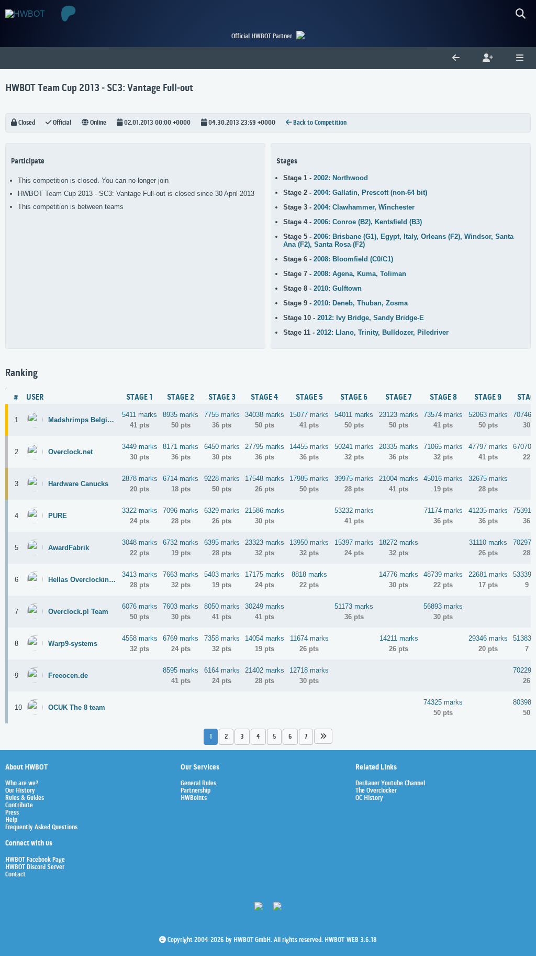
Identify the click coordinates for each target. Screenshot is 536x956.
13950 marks (309, 542)
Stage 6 (353, 397)
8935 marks (180, 415)
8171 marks (180, 446)
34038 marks (264, 415)
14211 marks (398, 638)
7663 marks (180, 574)
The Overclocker (376, 791)
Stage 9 (487, 397)
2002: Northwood (341, 178)
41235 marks (488, 510)
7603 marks (180, 606)
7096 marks (180, 510)
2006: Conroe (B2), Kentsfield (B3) (368, 222)
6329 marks (222, 510)
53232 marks (354, 510)
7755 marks (222, 415)
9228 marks (222, 478)
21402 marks (264, 670)
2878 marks (140, 478)
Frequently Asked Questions (41, 827)
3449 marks (140, 446)
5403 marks (222, 574)
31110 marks (488, 542)
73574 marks (443, 415)
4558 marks (140, 638)
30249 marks (264, 606)
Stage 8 (443, 397)
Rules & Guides (24, 798)
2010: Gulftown (338, 288)
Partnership (195, 791)
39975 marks (354, 478)
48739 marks (443, 574)
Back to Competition (319, 123)
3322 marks (140, 510)
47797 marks (488, 446)
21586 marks (264, 510)
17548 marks (264, 478)
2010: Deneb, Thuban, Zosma (361, 303)
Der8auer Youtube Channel (390, 783)
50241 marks (354, 446)
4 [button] (258, 737)
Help (11, 820)
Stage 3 (222, 397)
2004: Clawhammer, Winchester (364, 207)
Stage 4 (264, 397)
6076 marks (140, 606)
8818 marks (309, 574)
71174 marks (443, 510)
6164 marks (222, 670)
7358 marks (222, 638)
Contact (15, 874)
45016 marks (443, 478)
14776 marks (398, 574)
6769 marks (180, 638)
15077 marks (309, 415)
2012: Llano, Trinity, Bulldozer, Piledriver (383, 332)
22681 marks (488, 574)
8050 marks (222, 606)
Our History (20, 791)
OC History (369, 798)
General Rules (198, 783)
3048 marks (140, 542)
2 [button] (226, 737)
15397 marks (354, 542)
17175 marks (264, 574)
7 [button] (306, 737)
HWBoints (194, 798)
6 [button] (290, 737)
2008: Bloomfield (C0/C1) (353, 259)
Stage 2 (180, 397)
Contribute (19, 805)
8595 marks (180, 670)
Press (12, 813)
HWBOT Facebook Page (35, 860)
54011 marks (353, 415)
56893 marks (443, 606)
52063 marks (488, 415)
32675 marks (488, 478)
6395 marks (222, 542)
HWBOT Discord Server (34, 867)
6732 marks (180, 542)
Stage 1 (139, 397)
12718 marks (309, 670)
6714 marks (180, 478)
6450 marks (222, 446)
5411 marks (139, 415)
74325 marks (443, 702)
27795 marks (264, 446)
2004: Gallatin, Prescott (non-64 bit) (370, 192)
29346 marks (488, 638)
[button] (323, 736)
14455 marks (309, 446)
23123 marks (398, 415)
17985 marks (309, 478)
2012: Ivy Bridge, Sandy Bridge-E (370, 318)
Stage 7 (398, 397)
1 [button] (210, 737)
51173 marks (353, 606)
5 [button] (274, 737)
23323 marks (264, 542)
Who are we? (21, 783)
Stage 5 (309, 397)
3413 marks (140, 574)
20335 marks (398, 446)
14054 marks (264, 638)
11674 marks (309, 638)
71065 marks (443, 446)
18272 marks (398, 542)
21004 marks (398, 478)
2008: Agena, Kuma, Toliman (360, 274)
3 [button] (242, 737)
